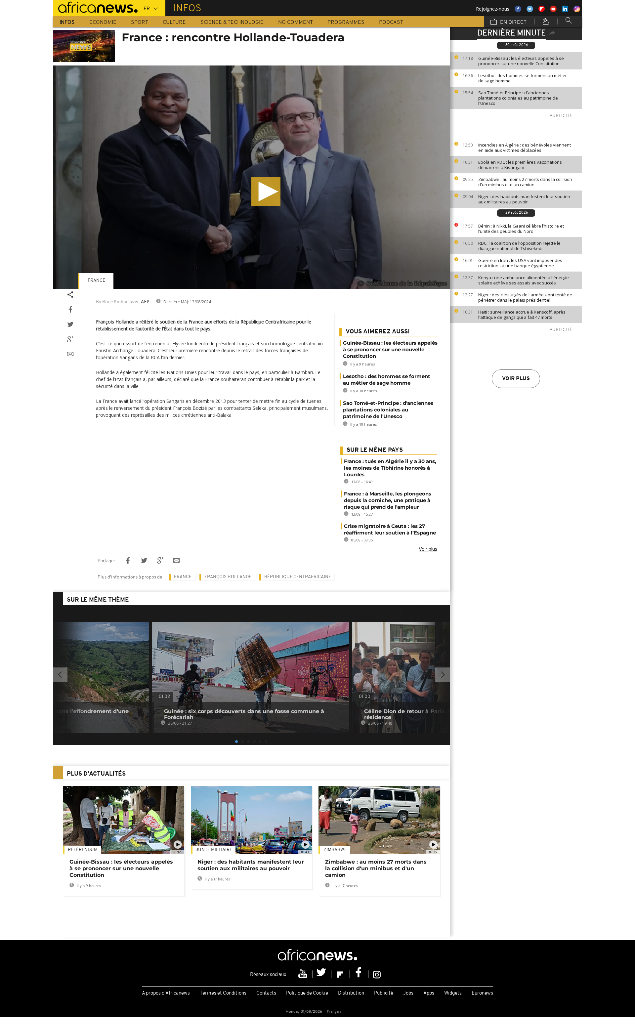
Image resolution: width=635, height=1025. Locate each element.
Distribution (351, 993)
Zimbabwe (335, 849)
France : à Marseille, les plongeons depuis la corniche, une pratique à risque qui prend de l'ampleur (387, 500)
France (96, 280)
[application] (251, 177)
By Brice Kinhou (112, 302)
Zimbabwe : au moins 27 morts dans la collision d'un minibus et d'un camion (525, 182)
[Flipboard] (340, 974)
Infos (67, 22)
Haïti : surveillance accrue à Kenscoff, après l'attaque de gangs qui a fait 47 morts (522, 314)
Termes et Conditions (223, 993)
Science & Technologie (232, 22)
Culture (174, 22)
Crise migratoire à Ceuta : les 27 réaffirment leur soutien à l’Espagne (390, 529)
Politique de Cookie (307, 993)
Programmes (345, 22)
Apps (428, 993)
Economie (102, 22)
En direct (513, 22)
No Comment (295, 22)
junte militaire (214, 849)
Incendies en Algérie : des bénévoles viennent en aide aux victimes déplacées (524, 147)
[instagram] (376, 974)
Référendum (83, 849)
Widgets (453, 993)
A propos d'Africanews (166, 993)
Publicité (383, 993)
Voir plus (516, 378)
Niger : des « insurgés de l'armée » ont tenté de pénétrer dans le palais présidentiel (525, 297)
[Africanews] (95, 6)
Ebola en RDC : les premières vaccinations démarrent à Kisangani (520, 164)
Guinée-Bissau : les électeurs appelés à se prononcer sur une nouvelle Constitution (521, 61)
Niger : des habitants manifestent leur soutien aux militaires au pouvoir (524, 199)
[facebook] (359, 974)
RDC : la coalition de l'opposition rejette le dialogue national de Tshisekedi (519, 245)
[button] (265, 191)
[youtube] (303, 974)
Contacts (266, 993)
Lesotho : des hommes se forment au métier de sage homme (522, 78)
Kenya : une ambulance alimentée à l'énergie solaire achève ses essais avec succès (523, 280)
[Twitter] (322, 974)
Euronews (482, 993)
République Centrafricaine (297, 577)
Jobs (408, 993)
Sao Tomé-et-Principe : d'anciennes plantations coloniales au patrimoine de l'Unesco (518, 98)
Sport (139, 22)
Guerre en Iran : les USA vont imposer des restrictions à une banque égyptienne (520, 263)
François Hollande (227, 577)
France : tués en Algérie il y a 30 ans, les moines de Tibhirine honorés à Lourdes (390, 468)
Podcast (391, 22)
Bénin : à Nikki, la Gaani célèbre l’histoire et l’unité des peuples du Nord (521, 228)
